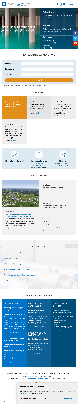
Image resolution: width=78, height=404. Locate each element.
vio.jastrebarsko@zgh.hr (41, 323)
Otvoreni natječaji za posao (14, 264)
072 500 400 (39, 163)
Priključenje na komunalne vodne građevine (21, 275)
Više (8, 228)
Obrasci (7, 280)
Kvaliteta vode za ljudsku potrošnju (17, 269)
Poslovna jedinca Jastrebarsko (16, 253)
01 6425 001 (62, 320)
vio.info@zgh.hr (14, 359)
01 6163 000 (14, 355)
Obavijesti (39, 92)
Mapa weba (39, 383)
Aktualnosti (39, 175)
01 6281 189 (38, 320)
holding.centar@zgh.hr (16, 328)
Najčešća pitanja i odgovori (14, 258)
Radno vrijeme (14, 332)
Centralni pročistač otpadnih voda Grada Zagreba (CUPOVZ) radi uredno (20, 215)
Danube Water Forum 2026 (53, 188)
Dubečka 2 (13, 318)
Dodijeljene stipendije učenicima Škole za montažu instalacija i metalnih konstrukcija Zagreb (55, 226)
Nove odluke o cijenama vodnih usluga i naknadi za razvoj (54, 208)
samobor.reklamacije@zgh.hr (62, 327)
